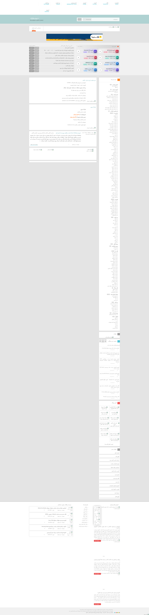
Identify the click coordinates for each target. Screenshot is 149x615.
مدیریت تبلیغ (114, 169)
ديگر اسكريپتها (114, 155)
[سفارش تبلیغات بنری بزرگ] (90, 149)
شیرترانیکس (114, 215)
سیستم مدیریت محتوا (113, 159)
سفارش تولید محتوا (115, 467)
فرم (116, 234)
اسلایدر (115, 120)
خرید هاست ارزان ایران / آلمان (89, 80)
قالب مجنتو (115, 275)
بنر (116, 320)
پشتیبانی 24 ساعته (82, 122)
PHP (116, 87)
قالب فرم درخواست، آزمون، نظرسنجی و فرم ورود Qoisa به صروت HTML (109, 386)
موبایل (115, 240)
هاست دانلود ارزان (115, 489)
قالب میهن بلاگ (114, 292)
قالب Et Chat (114, 254)
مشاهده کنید (97, 540)
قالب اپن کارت (114, 267)
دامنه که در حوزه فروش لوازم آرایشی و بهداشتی (63, 63)
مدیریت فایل (114, 174)
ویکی (116, 187)
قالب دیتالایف (114, 274)
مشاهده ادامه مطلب (34, 144)
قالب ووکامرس (114, 281)
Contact (95, 609)
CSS (116, 114)
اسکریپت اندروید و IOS (113, 123)
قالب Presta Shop (114, 261)
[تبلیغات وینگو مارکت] (109, 337)
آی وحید (104, 612)
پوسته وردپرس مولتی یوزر (112, 285)
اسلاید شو (115, 220)
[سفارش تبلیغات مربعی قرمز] (37, 149)
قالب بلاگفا (115, 289)
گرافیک (116, 316)
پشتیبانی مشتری (114, 190)
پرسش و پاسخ (114, 188)
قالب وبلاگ (116, 287)
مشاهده (33, 31)
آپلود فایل (117, 496)
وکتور (116, 326)
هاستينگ (115, 182)
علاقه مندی (115, 161)
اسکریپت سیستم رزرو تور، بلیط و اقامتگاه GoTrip (110, 391)
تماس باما (85, 510)
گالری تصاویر (114, 197)
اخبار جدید (117, 474)
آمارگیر (115, 117)
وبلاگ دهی (115, 184)
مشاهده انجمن (32, 45)
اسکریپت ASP (114, 121)
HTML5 (115, 116)
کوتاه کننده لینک (114, 195)
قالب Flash (115, 255)
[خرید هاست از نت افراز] (90, 150)
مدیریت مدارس (114, 175)
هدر (116, 325)
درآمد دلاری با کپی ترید (114, 460)
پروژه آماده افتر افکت (113, 314)
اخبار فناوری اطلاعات (114, 111)
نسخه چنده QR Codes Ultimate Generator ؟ (65, 60)
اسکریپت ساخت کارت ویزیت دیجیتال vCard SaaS (110, 348)
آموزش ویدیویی (115, 89)
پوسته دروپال (114, 284)
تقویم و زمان (114, 227)
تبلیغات (86, 507)
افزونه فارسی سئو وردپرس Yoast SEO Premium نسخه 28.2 (109, 374)
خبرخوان (115, 231)
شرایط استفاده (84, 522)
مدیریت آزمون (114, 166)
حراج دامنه (117, 493)
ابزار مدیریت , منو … (113, 104)
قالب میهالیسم (114, 277)
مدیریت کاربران (114, 178)
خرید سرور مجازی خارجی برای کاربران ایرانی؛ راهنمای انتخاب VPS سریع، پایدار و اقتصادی (109, 353)
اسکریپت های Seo (113, 126)
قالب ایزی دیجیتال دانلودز (112, 268)
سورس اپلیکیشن (115, 246)
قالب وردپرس (41, 133)
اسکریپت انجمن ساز (69, 47)
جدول (116, 230)
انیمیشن (115, 224)
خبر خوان (115, 146)
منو (116, 239)
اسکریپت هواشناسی (113, 127)
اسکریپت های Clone (113, 124)
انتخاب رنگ (115, 223)
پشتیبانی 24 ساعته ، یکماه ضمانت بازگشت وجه (76, 95)
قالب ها (46, 133)
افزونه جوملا (114, 205)
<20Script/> (34, 18)
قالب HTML (114, 258)
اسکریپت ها (116, 113)
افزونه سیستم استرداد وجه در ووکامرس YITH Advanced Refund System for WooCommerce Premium (109, 360)
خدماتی (115, 150)
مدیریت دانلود (114, 171)
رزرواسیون (115, 156)
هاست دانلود (88, 612)
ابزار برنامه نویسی (113, 303)
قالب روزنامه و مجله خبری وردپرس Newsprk (111, 396)
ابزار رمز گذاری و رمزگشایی (112, 97)
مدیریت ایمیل (114, 168)
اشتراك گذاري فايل (113, 130)
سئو (116, 298)
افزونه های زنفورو (113, 208)
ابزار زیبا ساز (114, 98)
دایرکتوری (115, 152)
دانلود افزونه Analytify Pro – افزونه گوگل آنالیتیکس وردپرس (109, 380)
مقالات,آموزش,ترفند (114, 294)
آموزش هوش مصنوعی (114, 485)
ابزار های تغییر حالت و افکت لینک (111, 107)
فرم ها (115, 162)
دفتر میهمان (115, 153)
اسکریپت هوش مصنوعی (112, 129)
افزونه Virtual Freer (113, 202)
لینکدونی (115, 165)
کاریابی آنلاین (34, 133)
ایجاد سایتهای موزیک (113, 136)
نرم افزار (116, 302)
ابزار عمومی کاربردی (113, 101)
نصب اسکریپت (84, 520)
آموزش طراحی (115, 84)
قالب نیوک (115, 278)
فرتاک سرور (93, 107)
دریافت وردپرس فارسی (83, 526)
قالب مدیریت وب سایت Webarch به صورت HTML (55, 514)
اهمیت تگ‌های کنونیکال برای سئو (67, 68)
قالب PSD (115, 262)
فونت (116, 323)
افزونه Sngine (114, 200)
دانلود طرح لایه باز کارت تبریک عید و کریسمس (56, 532)
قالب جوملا (115, 272)
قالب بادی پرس (114, 271)
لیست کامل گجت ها (109, 444)
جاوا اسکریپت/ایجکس (113, 142)
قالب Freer (115, 256)
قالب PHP (115, 259)
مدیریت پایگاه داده (113, 176)
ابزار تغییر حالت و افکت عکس (111, 96)
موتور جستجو (114, 179)
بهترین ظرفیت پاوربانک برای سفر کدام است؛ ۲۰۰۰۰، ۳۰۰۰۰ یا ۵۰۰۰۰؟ (59, 50)
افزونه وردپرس (114, 209)
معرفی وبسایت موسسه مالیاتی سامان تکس (64, 55)
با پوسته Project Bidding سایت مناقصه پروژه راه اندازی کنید (68, 133)
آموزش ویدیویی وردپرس (112, 91)
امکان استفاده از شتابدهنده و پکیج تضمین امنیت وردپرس (74, 98)
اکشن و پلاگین (114, 319)
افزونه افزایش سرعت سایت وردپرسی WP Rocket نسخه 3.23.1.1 (109, 368)
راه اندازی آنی (83, 92)
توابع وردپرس (84, 518)
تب (116, 226)
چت (116, 191)
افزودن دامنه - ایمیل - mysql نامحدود (78, 85)
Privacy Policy (103, 609)
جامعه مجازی (114, 140)
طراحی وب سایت (110, 612)
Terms (107, 609)
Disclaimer (111, 609)
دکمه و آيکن (115, 233)
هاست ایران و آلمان (81, 112)
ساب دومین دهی (114, 158)
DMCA (98, 609)
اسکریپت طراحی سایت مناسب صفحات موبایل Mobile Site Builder (52, 508)
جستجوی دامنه (114, 143)
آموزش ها (115, 297)
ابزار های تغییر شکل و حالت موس (111, 109)
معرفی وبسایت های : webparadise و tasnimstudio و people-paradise (59, 58)
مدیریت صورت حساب (113, 172)
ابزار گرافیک (114, 306)
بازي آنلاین (115, 137)
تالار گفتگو (115, 139)
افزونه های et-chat (113, 206)
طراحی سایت (114, 309)
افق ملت (117, 456)
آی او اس (115, 247)
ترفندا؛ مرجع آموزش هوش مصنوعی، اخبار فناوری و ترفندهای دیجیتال (59, 52)
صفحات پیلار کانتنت (70, 65)
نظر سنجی (115, 181)
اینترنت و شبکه (114, 308)
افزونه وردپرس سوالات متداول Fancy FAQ (57, 520)
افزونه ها (116, 199)
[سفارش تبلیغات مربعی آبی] (50, 149)
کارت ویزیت (115, 328)
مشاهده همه (80, 46)
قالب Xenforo (114, 265)
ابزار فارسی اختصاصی (113, 103)
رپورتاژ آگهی (116, 244)
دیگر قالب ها (114, 252)
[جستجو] (80, 19)
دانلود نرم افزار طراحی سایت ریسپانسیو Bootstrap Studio (54, 526)
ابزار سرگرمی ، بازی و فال (112, 100)
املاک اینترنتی (114, 133)
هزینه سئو (117, 452)
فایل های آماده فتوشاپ (113, 322)
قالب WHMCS (114, 264)
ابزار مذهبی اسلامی (113, 106)
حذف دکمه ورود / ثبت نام (68, 70)
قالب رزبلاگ (114, 290)
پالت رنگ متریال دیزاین (83, 524)
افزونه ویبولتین (114, 212)
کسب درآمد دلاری (115, 471)
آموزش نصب (114, 295)
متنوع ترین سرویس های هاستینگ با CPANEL (76, 82)
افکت (116, 221)
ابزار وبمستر (116, 94)
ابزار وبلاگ (85, 512)
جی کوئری (116, 217)
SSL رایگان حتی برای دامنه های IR (78, 90)
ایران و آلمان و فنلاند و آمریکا (80, 119)
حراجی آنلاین (51, 133)
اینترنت (115, 92)
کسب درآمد (115, 194)
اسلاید (116, 218)
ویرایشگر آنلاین (114, 185)
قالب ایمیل (115, 269)
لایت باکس (115, 236)
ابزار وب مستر (114, 305)
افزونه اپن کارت (114, 203)
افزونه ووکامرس (114, 210)
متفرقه (115, 237)
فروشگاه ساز (114, 163)
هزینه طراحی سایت (115, 463)
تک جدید (117, 482)
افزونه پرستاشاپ (114, 213)
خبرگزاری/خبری (114, 149)
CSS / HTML (114, 86)
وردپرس (115, 300)
